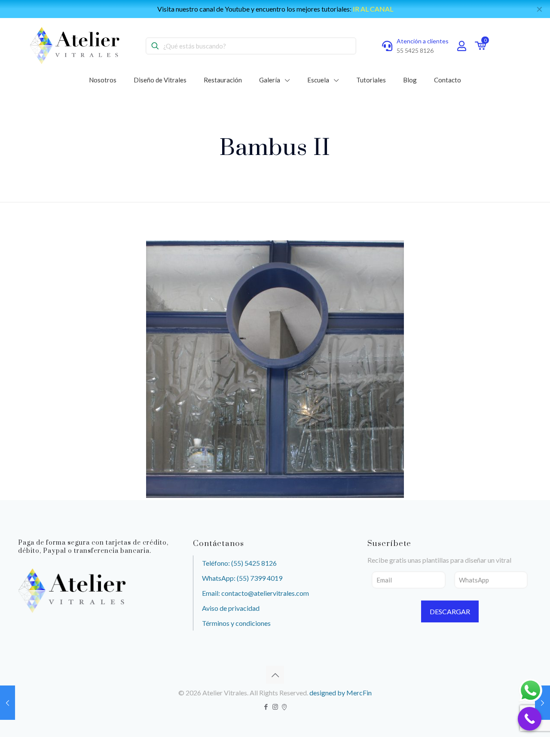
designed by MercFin (340, 692)
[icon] (284, 706)
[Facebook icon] (266, 706)
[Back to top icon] (275, 675)
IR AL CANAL (373, 9)
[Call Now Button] (529, 719)
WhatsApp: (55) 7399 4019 (242, 578)
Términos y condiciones (236, 623)
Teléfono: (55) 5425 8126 (239, 563)
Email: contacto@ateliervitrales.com (255, 593)
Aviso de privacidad (231, 608)
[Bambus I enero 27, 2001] (7, 702)
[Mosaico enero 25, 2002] (542, 702)
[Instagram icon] (275, 706)
